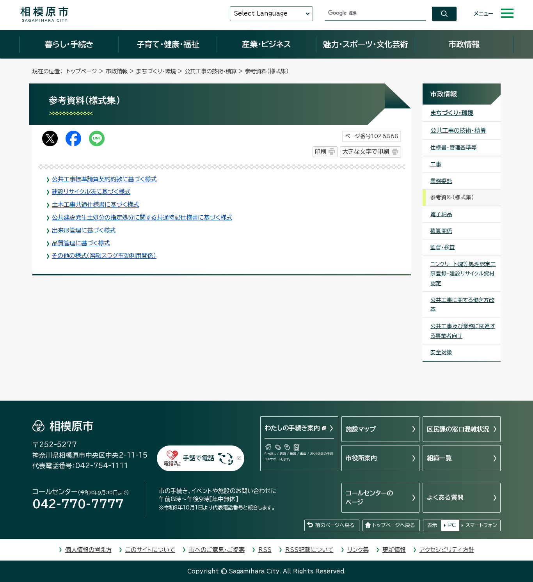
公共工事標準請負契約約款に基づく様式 (104, 179)
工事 (435, 164)
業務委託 (441, 181)
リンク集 (358, 550)
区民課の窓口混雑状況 (458, 429)
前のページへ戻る (334, 525)
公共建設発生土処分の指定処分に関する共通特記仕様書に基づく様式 (142, 217)
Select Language (261, 13)
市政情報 (464, 44)
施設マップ (361, 429)
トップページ (81, 71)
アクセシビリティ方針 (446, 550)
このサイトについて (150, 550)
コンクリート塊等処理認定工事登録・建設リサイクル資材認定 (463, 273)
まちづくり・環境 (156, 71)
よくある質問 (445, 497)
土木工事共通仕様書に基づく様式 (95, 205)
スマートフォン (481, 525)
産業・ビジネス (266, 44)
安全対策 (441, 352)
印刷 (320, 151)
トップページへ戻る (394, 525)
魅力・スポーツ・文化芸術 (365, 44)
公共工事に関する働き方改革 (462, 304)
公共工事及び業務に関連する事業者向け (462, 331)
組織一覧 (439, 458)
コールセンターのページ (369, 497)
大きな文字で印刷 (365, 151)
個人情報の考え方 (88, 550)
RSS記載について (309, 550)
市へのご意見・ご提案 (217, 550)
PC (452, 525)
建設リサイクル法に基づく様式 (91, 192)
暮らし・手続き (69, 44)
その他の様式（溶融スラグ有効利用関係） (104, 256)
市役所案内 (361, 458)
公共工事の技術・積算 (210, 71)
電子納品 (441, 214)
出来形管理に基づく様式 (83, 230)
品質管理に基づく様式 (81, 243)
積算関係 (441, 231)
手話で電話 (198, 458)
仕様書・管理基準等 (453, 147)
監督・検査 (442, 247)
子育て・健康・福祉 (168, 44)
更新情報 (394, 550)
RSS (265, 550)
